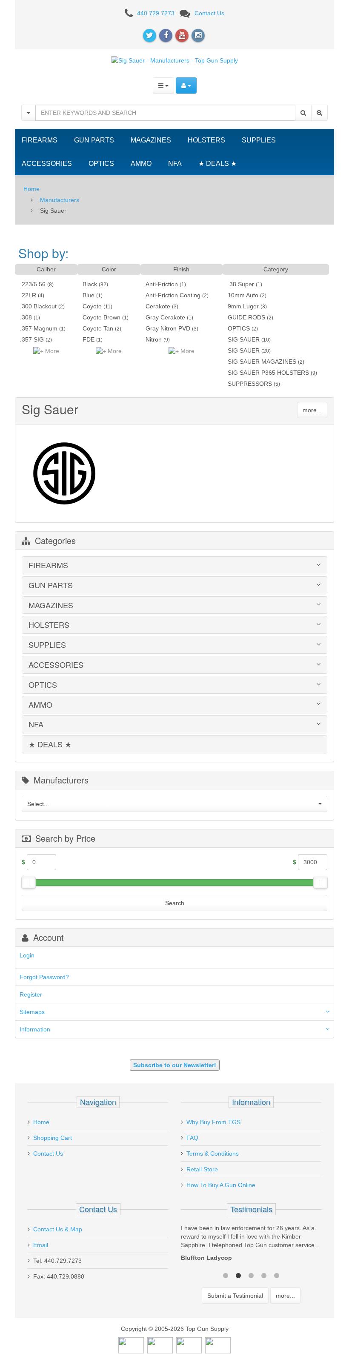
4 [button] (264, 1274)
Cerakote (158, 306)
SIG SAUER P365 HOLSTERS (268, 372)
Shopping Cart (52, 1137)
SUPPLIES (259, 140)
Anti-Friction (162, 284)
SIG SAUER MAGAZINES (262, 361)
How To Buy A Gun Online (220, 1185)
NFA (175, 163)
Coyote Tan (98, 328)
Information (35, 1029)
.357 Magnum (38, 328)
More (51, 350)
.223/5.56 (33, 284)
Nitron (154, 339)
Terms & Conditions (212, 1153)
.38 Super (241, 284)
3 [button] (251, 1274)
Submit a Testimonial (235, 1295)
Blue (88, 295)
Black (90, 284)
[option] (251, 1245)
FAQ (192, 1137)
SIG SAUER (244, 339)
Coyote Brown (101, 317)
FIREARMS (39, 140)
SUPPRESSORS (250, 383)
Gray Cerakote (165, 317)
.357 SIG (32, 339)
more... (312, 410)
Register (31, 994)
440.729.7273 (155, 13)
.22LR (28, 295)
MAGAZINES (151, 140)
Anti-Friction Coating (173, 295)
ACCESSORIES (47, 163)
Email (40, 1245)
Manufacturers (59, 200)
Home (31, 188)
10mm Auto (243, 295)
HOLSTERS (206, 140)
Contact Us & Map (57, 1229)
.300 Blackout (38, 306)
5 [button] (276, 1274)
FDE (88, 339)
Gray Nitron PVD (168, 328)
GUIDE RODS (246, 317)
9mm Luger (243, 306)
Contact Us (209, 13)
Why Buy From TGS (213, 1122)
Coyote (92, 306)
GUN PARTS (94, 140)
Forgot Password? (44, 977)
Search (174, 903)
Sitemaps (32, 1011)
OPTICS (101, 163)
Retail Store (202, 1169)
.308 (26, 317)
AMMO (141, 163)
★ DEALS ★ (217, 163)
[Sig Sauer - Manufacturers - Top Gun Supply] (175, 60)
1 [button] (225, 1274)
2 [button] (238, 1274)
